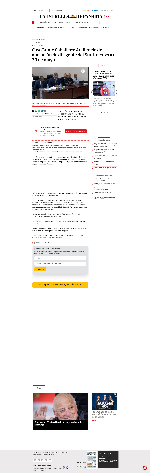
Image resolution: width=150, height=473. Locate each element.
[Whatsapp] (39, 111)
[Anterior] (92, 92)
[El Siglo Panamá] (95, 10)
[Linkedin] (42, 111)
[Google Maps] (63, 467)
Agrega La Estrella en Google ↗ (75, 131)
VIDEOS (104, 65)
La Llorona (63, 27)
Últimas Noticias (52, 27)
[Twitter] (33, 111)
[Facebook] (108, 10)
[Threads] (101, 10)
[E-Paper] (87, 10)
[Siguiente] (117, 92)
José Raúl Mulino (83, 27)
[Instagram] (111, 10)
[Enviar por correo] (44, 111)
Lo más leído (104, 140)
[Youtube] (115, 10)
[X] (105, 10)
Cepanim (107, 27)
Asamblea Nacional (96, 27)
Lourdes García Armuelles (43, 114)
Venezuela (72, 27)
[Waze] (67, 467)
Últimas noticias (104, 175)
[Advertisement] (60, 358)
